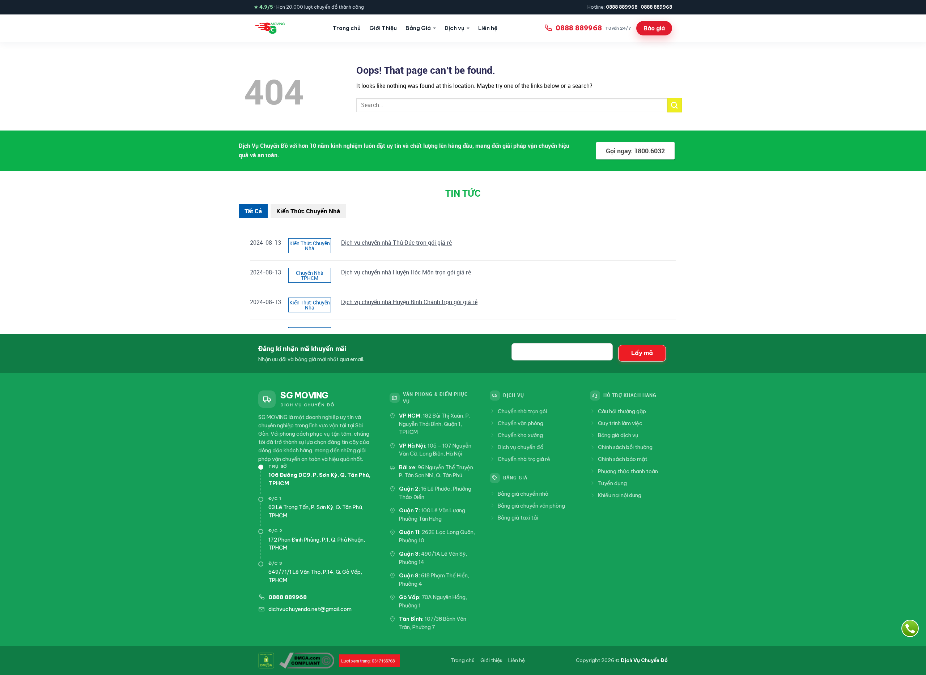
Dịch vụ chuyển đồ (520, 447)
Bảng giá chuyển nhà (523, 493)
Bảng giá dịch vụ (618, 435)
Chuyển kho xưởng (520, 435)
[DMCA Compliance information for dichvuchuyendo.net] (306, 660)
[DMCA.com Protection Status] (266, 660)
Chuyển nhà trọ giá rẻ (524, 459)
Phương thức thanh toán (628, 471)
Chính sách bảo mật (622, 459)
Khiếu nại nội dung (619, 495)
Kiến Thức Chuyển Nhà (308, 211)
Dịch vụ (454, 28)
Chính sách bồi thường (625, 447)
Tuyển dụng (612, 483)
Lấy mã (642, 352)
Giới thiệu (491, 660)
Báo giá (654, 28)
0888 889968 (621, 7)
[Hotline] (910, 628)
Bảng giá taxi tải (518, 517)
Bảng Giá (418, 28)
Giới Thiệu (383, 28)
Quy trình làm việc (620, 423)
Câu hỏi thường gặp (622, 411)
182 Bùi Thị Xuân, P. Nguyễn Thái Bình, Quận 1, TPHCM (434, 423)
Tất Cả (253, 211)
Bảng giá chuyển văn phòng (531, 505)
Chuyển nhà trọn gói (522, 411)
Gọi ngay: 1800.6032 (635, 150)
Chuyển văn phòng (520, 423)
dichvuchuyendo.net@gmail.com (310, 609)
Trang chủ (347, 28)
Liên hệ (487, 28)
